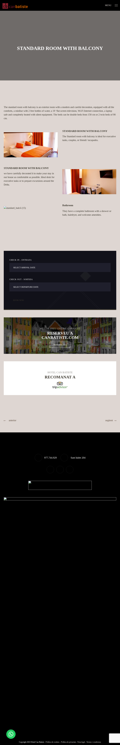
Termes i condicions (93, 742)
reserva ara (60, 345)
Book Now (18, 300)
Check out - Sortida (21, 279)
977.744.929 (50, 457)
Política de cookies (52, 742)
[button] (11, 734)
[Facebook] (60, 469)
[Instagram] (69, 469)
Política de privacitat (68, 742)
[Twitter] (50, 469)
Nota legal (81, 742)
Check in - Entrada (20, 260)
